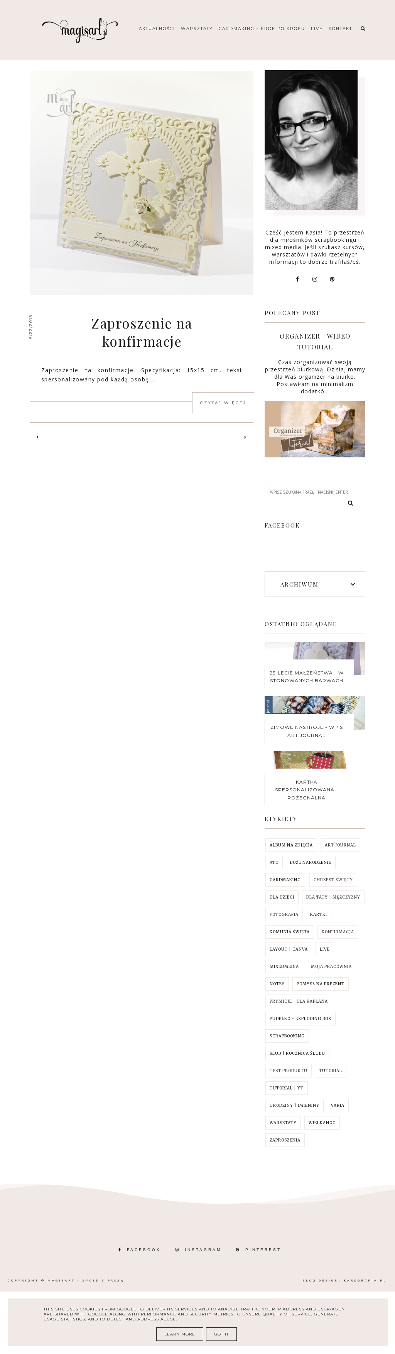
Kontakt (340, 28)
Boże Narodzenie (310, 862)
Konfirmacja (338, 931)
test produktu (288, 1070)
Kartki (318, 914)
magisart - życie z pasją (85, 1280)
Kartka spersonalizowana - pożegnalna (306, 790)
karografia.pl (365, 1280)
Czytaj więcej (223, 402)
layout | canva (289, 949)
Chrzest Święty (333, 879)
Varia (337, 1105)
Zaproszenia (285, 1140)
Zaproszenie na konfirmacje (141, 332)
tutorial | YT (287, 1088)
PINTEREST (263, 1250)
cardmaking (285, 879)
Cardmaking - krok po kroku (262, 28)
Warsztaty (197, 28)
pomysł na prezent (320, 983)
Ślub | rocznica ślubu (297, 1053)
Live (317, 28)
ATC (274, 862)
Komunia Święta (290, 931)
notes (277, 983)
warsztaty (283, 1122)
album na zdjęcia (291, 845)
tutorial (330, 1070)
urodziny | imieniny (294, 1105)
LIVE (325, 949)
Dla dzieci (282, 897)
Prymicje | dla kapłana (299, 1001)
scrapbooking (287, 1036)
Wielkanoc (322, 1122)
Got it (221, 1334)
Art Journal (340, 845)
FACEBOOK (144, 1250)
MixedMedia (284, 966)
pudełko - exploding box (300, 1018)
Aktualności (157, 28)
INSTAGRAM (203, 1250)
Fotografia (284, 914)
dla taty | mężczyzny (333, 897)
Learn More (179, 1334)
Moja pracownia (331, 966)
